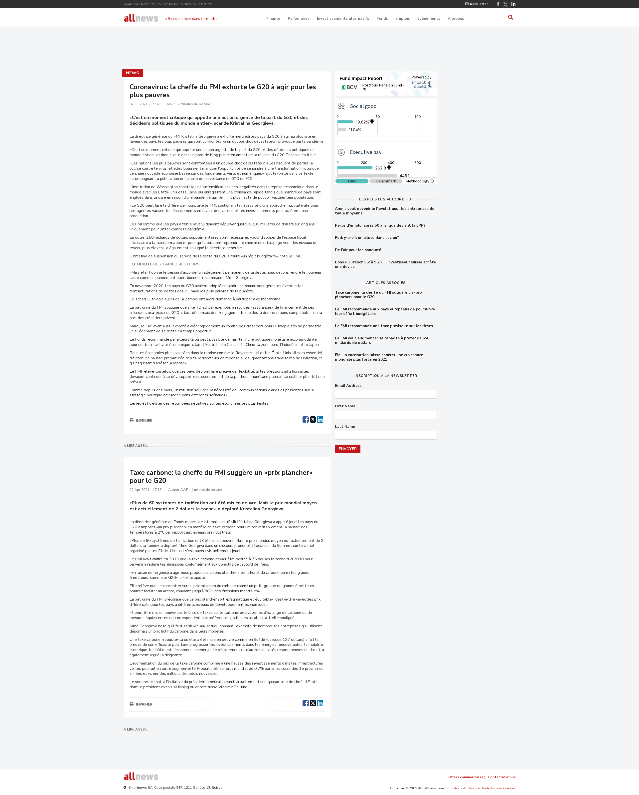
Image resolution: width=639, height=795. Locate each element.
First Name (345, 406)
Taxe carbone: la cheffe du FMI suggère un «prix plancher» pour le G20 (378, 294)
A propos (456, 18)
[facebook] (306, 419)
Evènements (428, 18)
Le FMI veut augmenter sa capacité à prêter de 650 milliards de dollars (382, 340)
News (132, 73)
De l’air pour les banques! (358, 250)
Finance (273, 18)
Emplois (402, 18)
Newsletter (479, 4)
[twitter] (313, 419)
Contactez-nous (501, 777)
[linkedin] (320, 419)
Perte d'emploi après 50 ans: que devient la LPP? (380, 225)
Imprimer (144, 421)
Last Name (345, 426)
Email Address (348, 385)
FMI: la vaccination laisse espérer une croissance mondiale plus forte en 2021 (379, 357)
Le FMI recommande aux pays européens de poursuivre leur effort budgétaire (385, 311)
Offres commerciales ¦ (466, 777)
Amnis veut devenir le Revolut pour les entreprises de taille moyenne (384, 210)
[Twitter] (505, 4)
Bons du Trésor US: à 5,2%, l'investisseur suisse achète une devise (385, 264)
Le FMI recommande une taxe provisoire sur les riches (384, 326)
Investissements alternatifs (343, 18)
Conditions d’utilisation (463, 788)
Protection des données (498, 788)
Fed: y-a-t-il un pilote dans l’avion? (367, 237)
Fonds (382, 18)
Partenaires (299, 18)
